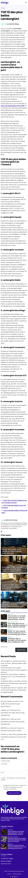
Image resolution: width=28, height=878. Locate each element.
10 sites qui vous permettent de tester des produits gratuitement (13, 712)
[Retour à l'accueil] (11, 2)
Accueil (3, 8)
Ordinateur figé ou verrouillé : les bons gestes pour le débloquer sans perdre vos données (14, 683)
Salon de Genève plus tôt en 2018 (12, 106)
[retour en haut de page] (25, 869)
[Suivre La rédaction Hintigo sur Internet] (1, 532)
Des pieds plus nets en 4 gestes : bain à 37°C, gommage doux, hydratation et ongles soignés (14, 690)
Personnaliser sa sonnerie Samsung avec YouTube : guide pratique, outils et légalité (13, 663)
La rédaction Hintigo (13, 24)
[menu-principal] (25, 2)
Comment (4, 764)
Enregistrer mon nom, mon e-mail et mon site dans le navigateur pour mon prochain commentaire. (15, 787)
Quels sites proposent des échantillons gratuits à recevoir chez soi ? (14, 736)
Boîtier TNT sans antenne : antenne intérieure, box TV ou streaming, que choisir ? (13, 676)
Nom (2, 772)
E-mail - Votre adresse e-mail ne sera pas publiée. (13, 779)
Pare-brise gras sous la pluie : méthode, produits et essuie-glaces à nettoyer (14, 670)
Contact (9, 874)
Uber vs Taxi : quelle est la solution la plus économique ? (12, 703)
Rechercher (4, 647)
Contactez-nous (6, 864)
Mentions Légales (6, 861)
